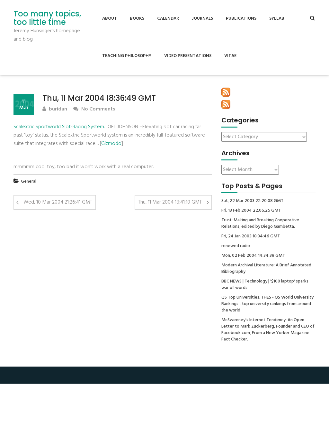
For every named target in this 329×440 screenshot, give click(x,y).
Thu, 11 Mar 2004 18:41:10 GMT (170, 202)
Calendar (168, 18)
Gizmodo (111, 143)
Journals (202, 18)
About (109, 18)
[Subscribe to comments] (225, 104)
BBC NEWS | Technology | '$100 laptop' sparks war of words (264, 284)
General (28, 181)
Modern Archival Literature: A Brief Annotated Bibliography (266, 268)
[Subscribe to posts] (225, 92)
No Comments (97, 109)
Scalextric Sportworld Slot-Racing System (58, 127)
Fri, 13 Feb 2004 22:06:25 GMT (251, 210)
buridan (57, 109)
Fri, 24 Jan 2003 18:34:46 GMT (250, 236)
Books (137, 18)
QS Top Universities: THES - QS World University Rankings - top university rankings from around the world (267, 304)
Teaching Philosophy (126, 56)
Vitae (230, 56)
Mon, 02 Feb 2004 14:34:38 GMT (253, 256)
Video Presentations (187, 56)
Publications (241, 18)
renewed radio (235, 246)
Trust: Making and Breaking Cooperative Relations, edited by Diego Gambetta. (260, 223)
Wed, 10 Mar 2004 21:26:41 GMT (57, 202)
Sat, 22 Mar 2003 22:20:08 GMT (252, 201)
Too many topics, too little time (47, 18)
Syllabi (277, 18)
